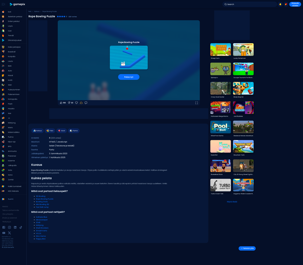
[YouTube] (4, 233)
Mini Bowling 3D (42, 204)
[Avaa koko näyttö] (196, 102)
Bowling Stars (42, 201)
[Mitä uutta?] (280, 4)
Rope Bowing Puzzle (44, 199)
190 (64, 103)
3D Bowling (40, 196)
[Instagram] (9, 227)
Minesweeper (42, 219)
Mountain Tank (239, 155)
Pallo (51, 131)
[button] (12, 11)
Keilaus (36, 11)
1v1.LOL (38, 233)
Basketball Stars (217, 174)
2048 (38, 222)
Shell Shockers (42, 228)
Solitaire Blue (41, 217)
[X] (9, 233)
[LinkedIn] (15, 227)
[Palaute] (86, 102)
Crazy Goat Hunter (217, 97)
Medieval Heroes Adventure (243, 136)
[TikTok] (21, 227)
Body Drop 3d (238, 97)
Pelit (29, 11)
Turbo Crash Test (217, 194)
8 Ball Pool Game (217, 136)
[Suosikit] (286, 4)
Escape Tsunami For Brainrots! (244, 77)
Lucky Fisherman (240, 58)
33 (72, 103)
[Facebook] (4, 227)
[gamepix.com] (17, 4)
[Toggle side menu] (3, 4)
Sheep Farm (215, 58)
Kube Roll (214, 155)
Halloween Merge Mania (219, 116)
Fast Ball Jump (42, 207)
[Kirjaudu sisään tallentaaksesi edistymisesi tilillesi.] (81, 102)
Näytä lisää (232, 201)
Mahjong (39, 225)
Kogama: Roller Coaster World (244, 194)
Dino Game (41, 236)
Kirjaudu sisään (295, 4)
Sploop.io (214, 77)
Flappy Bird (40, 239)
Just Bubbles (238, 116)
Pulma (75, 131)
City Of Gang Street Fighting (244, 174)
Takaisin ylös (248, 248)
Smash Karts (41, 230)
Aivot (63, 131)
